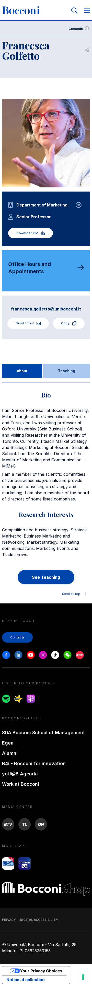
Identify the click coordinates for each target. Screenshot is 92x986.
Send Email (25, 323)
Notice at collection (25, 979)
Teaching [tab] (66, 371)
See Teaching (46, 577)
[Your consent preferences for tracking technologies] (83, 977)
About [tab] (22, 371)
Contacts (75, 29)
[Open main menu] (87, 10)
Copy (65, 323)
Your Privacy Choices (41, 970)
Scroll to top (71, 594)
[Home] (21, 10)
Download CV (27, 233)
